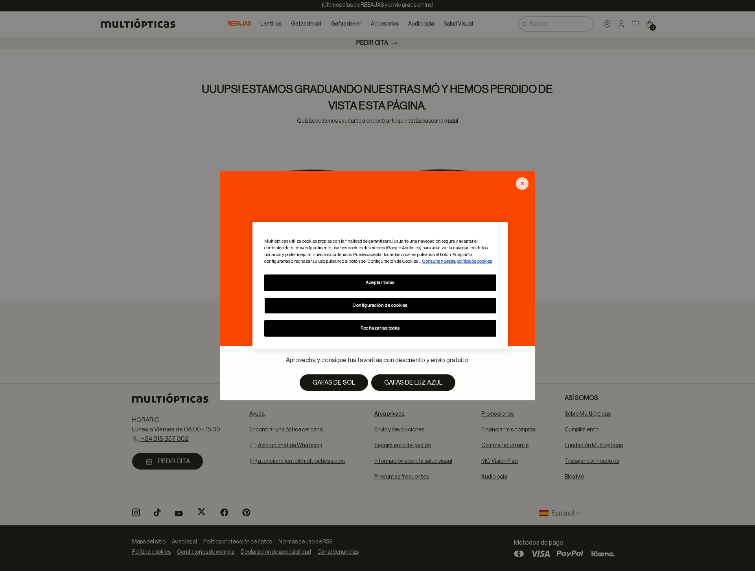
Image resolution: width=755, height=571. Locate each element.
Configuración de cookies (380, 305)
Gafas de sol (334, 382)
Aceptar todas (380, 282)
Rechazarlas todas (380, 328)
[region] (380, 285)
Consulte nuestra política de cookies (457, 261)
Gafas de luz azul (413, 382)
